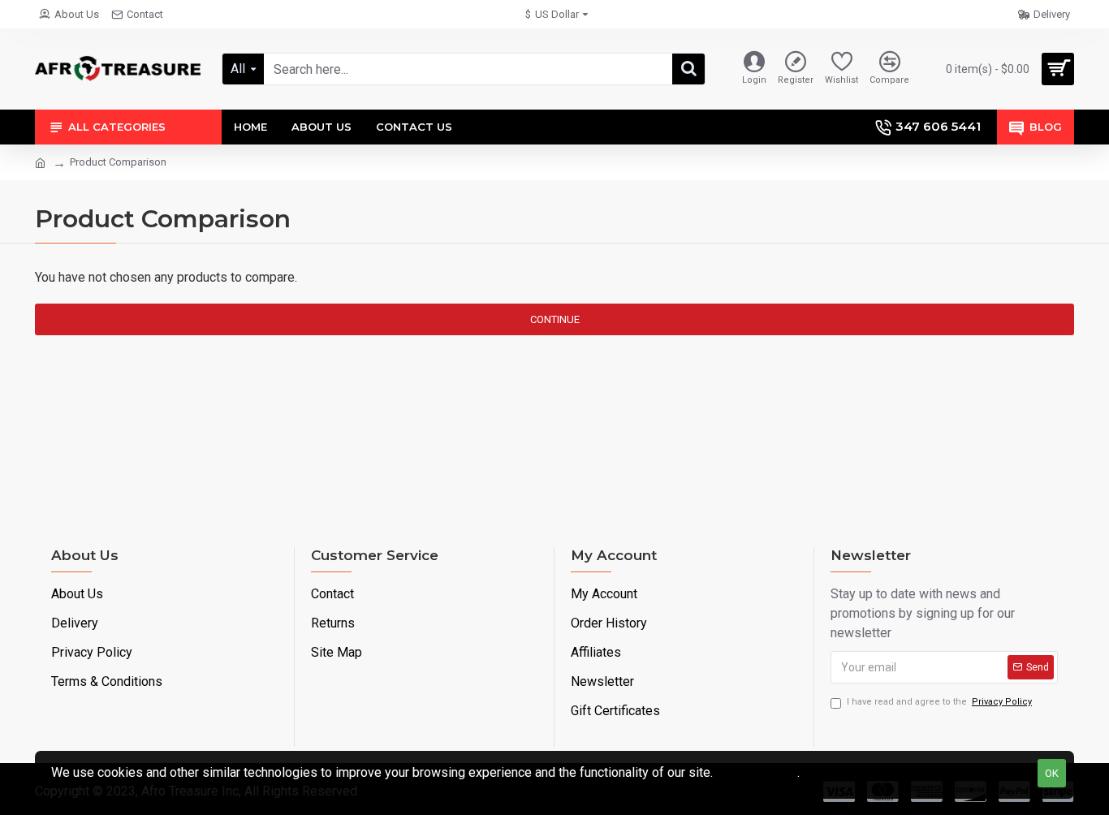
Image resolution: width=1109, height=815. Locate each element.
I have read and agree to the (939, 701)
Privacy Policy (756, 772)
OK (1052, 773)
